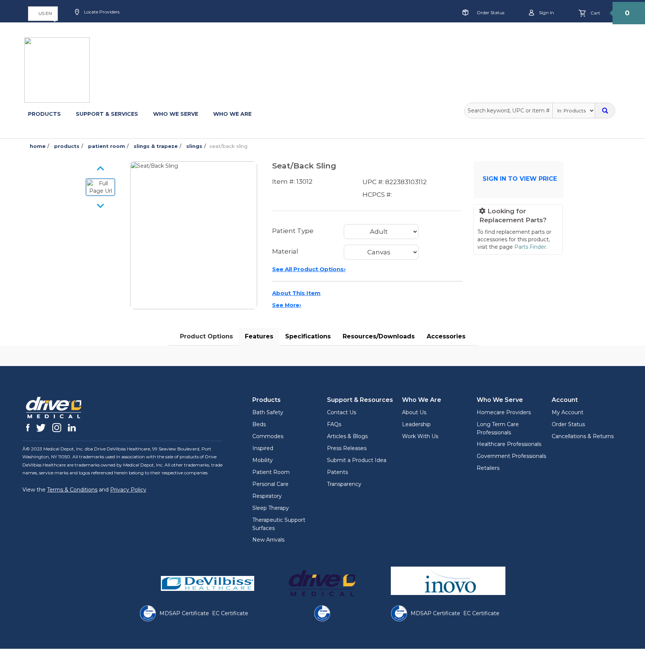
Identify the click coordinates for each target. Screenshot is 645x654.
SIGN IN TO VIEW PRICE (520, 178)
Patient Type (293, 231)
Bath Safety (267, 412)
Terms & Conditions (72, 489)
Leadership (416, 424)
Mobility (262, 460)
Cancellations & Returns (583, 436)
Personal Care (270, 484)
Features (259, 336)
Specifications (308, 336)
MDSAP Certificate (184, 613)
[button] (43, 13)
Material (285, 251)
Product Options (206, 336)
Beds (259, 424)
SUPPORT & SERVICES (107, 114)
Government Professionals (511, 456)
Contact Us (341, 412)
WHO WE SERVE (175, 114)
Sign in (546, 12)
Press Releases (347, 448)
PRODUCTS (44, 114)
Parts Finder (530, 247)
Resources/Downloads (379, 336)
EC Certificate (230, 613)
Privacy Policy (128, 489)
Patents (337, 472)
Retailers (488, 468)
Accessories (446, 336)
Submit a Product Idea (356, 460)
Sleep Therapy (270, 508)
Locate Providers (101, 12)
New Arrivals (268, 539)
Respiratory (267, 496)
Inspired (262, 448)
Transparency (344, 484)
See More (286, 305)
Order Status (490, 12)
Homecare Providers (504, 412)
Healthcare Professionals (509, 444)
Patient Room (271, 472)
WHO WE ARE (232, 114)
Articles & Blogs (347, 436)
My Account (567, 412)
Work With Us (420, 436)
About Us (414, 412)
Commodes (267, 436)
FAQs (334, 424)
